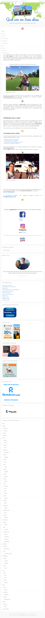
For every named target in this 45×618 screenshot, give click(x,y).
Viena (5, 447)
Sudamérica (4, 40)
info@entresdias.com (9, 196)
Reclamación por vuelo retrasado (8, 291)
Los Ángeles (6, 536)
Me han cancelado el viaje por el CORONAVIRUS (10, 289)
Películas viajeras (5, 288)
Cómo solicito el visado (11, 140)
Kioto (5, 577)
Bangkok (6, 582)
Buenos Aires (6, 548)
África (3, 48)
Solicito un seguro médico (12, 143)
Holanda (5, 469)
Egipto (4, 587)
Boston (5, 534)
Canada (4, 522)
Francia (4, 459)
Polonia (4, 495)
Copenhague (6, 452)
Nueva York (6, 539)
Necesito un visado (5, 297)
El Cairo (5, 589)
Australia (5, 604)
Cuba (4, 527)
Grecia (4, 464)
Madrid (4, 433)
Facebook (21, 220)
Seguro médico (4, 295)
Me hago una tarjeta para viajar (13, 142)
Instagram (24, 232)
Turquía (4, 558)
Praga (5, 512)
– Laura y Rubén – (23, 1)
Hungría (4, 474)
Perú (4, 551)
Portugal (5, 500)
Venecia (5, 493)
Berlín (5, 442)
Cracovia (5, 498)
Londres (5, 507)
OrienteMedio (5, 43)
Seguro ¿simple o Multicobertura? (8, 294)
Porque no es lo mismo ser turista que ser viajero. (9, 1)
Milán (5, 488)
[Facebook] (19, 276)
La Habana (6, 529)
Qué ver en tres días (22, 19)
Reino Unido (5, 505)
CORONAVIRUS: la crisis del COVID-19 (9, 286)
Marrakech (6, 594)
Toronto (5, 524)
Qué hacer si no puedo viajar (7, 285)
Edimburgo (6, 457)
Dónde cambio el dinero (11, 139)
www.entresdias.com (9, 109)
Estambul (6, 560)
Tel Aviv (5, 568)
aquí (35, 64)
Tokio (5, 575)
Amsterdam (6, 471)
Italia (4, 483)
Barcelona (5, 428)
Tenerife (4, 435)
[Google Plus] (41, 1)
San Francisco (6, 541)
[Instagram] (43, 1)
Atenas (5, 466)
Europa (3, 36)
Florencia (6, 486)
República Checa (6, 510)
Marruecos (5, 592)
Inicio (3, 31)
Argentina (5, 546)
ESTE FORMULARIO (8, 192)
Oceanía (3, 50)
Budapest (6, 476)
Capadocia (6, 563)
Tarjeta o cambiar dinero (6, 292)
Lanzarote (5, 430)
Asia (3, 45)
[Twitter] (21, 276)
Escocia (4, 454)
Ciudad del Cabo (7, 599)
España (3, 33)
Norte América (5, 38)
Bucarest (6, 517)
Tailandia (5, 580)
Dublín (5, 481)
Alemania (5, 440)
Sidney (5, 606)
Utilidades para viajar (6, 298)
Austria (4, 445)
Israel (4, 565)
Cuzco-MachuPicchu (8, 553)
